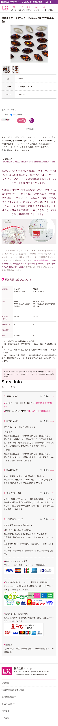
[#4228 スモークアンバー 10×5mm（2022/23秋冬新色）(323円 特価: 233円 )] (6, 69)
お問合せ (5, 711)
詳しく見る (44, 396)
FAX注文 (5, 718)
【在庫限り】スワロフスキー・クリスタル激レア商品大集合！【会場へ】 (26, 2)
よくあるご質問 (8, 704)
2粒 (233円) (17, 114)
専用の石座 (6, 150)
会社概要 (5, 683)
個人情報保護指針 (9, 697)
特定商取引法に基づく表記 (13, 690)
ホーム (6, 372)
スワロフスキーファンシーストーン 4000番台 (27, 372)
